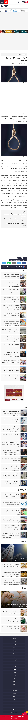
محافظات (14, 648)
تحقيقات (14, 669)
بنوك (14, 657)
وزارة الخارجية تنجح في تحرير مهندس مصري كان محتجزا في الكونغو (14, 717)
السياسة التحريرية (14, 712)
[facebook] (2, 6)
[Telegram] (4, 263)
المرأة (14, 684)
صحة (14, 688)
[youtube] (7, 6)
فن (14, 663)
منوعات (14, 681)
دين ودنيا (14, 675)
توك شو (14, 666)
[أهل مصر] (24, 2)
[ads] (14, 11)
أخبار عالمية (14, 660)
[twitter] (5, 6)
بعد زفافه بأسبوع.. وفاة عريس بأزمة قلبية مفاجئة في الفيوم (15, 215)
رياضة (14, 654)
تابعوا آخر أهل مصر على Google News (13, 267)
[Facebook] (24, 263)
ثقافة (14, 697)
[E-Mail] (14, 263)
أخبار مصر (14, 642)
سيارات (14, 678)
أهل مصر (21, 114)
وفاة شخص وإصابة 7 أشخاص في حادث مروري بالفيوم (15, 224)
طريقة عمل (14, 700)
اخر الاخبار (14, 638)
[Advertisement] (14, 98)
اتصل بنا (14, 709)
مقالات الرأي (14, 694)
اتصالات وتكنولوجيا (14, 691)
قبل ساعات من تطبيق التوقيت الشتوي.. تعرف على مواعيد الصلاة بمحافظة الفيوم (14, 220)
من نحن (14, 706)
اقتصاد (14, 645)
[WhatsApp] (9, 263)
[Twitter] (19, 263)
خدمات (14, 672)
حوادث (14, 651)
